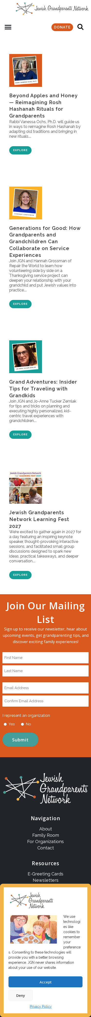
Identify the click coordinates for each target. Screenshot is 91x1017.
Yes (12, 724)
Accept (46, 982)
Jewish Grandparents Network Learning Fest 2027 (39, 519)
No (28, 724)
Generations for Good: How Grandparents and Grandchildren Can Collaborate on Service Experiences (45, 241)
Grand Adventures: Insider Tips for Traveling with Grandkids (43, 388)
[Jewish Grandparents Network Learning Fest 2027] (25, 485)
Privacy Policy (41, 1006)
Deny (20, 995)
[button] (7, 27)
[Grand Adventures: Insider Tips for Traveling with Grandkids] (25, 354)
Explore (20, 150)
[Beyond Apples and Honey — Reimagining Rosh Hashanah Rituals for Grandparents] (25, 68)
